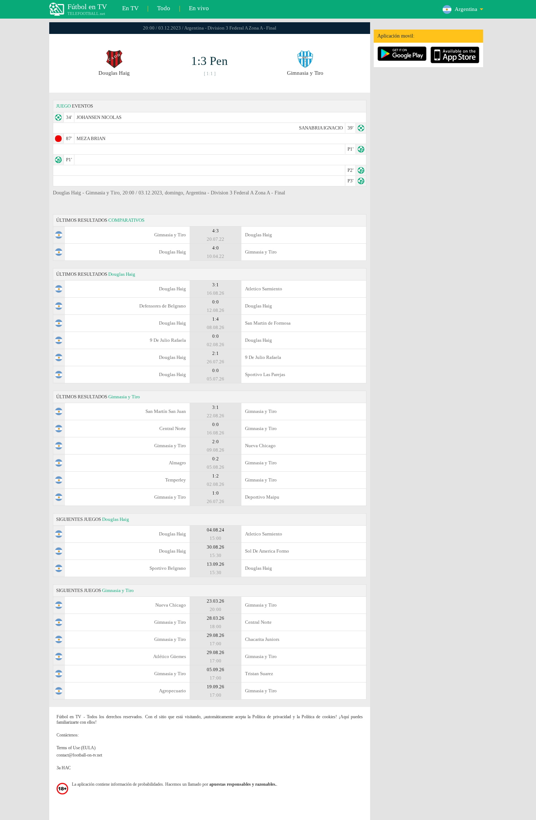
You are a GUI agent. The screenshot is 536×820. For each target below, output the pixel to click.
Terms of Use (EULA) (76, 747)
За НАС (64, 767)
